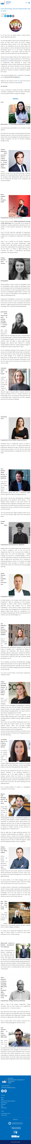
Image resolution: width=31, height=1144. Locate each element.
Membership (4, 1107)
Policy (2, 1099)
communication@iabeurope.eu (8, 1087)
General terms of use (5, 1113)
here (19, 77)
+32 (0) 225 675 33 (5, 1085)
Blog (2, 1106)
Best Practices (4, 1102)
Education (3, 1104)
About (2, 1097)
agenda (6, 60)
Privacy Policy (4, 1115)
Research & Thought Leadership (8, 1101)
